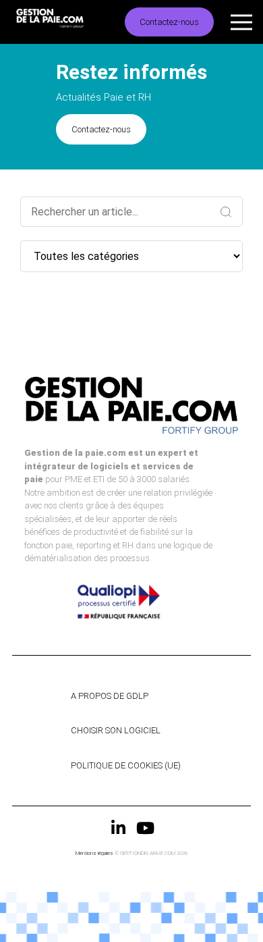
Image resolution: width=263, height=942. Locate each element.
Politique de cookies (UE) (126, 765)
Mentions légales (94, 853)
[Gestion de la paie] (62, 22)
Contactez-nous (169, 22)
